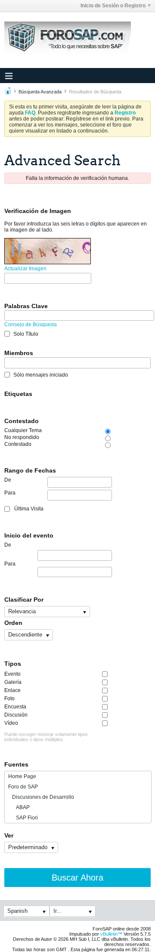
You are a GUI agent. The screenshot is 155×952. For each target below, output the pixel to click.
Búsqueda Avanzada (40, 91)
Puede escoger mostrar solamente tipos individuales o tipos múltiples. (46, 737)
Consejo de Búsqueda (30, 324)
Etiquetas (18, 393)
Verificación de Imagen (37, 210)
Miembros (18, 352)
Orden (13, 622)
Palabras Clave (26, 306)
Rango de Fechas (30, 470)
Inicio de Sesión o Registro (113, 6)
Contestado (21, 420)
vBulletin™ (111, 934)
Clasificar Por (23, 599)
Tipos (12, 663)
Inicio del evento (28, 535)
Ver (8, 835)
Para (10, 493)
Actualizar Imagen (25, 269)
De (7, 480)
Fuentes (16, 764)
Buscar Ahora (77, 877)
